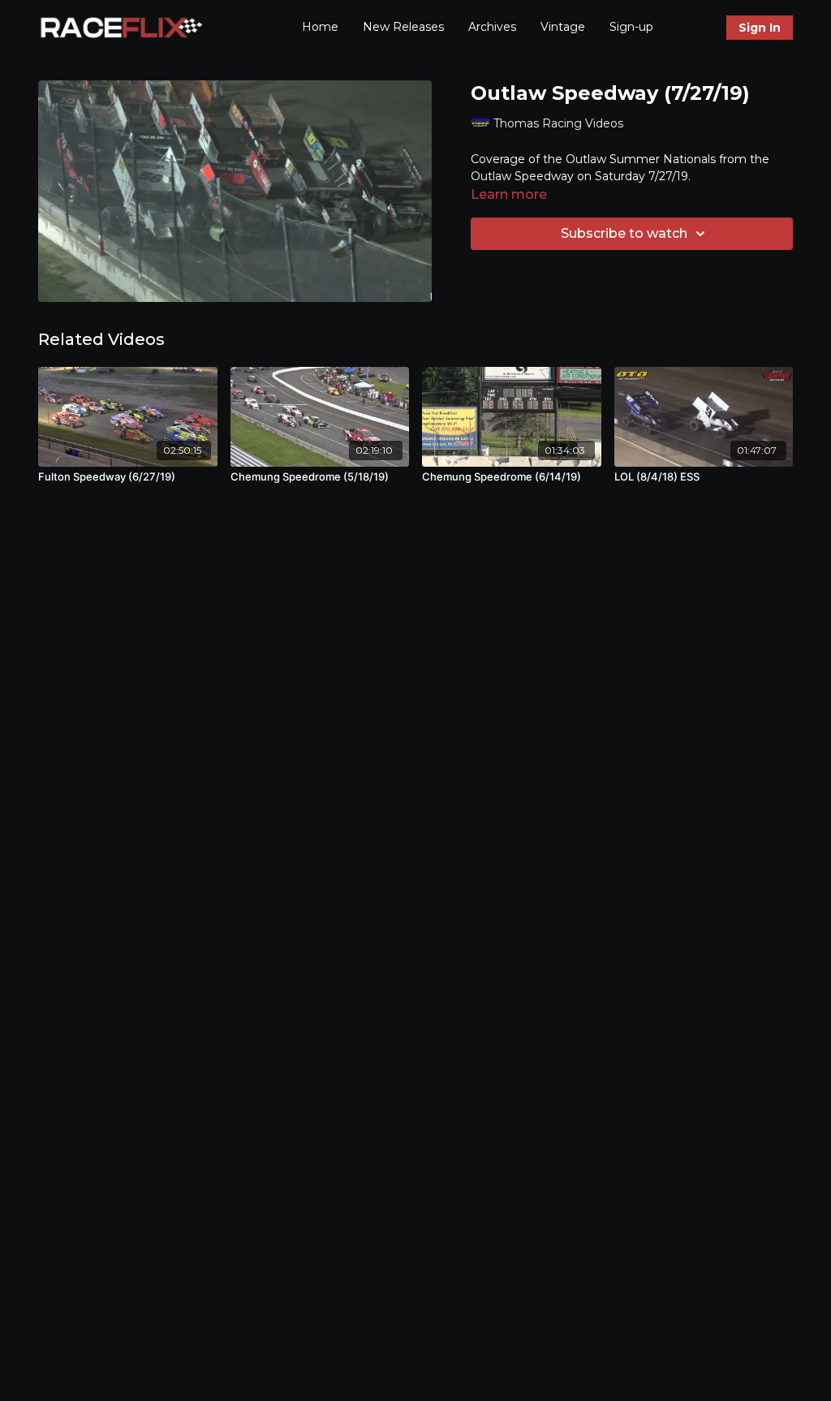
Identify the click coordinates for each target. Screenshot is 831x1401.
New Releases (403, 26)
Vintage (562, 26)
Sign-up (631, 26)
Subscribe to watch (624, 233)
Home (320, 26)
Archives (492, 26)
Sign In (759, 27)
